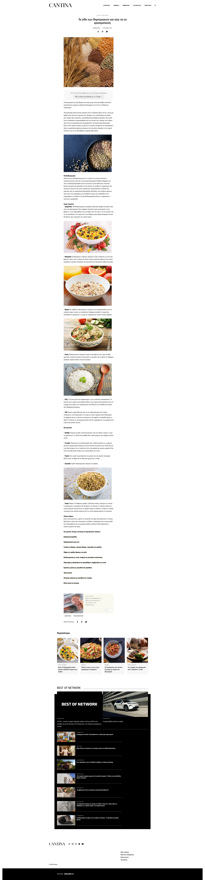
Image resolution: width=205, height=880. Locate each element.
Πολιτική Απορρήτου (127, 855)
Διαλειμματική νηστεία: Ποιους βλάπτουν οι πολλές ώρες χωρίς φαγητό (95, 734)
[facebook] (98, 32)
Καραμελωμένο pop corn (71, 542)
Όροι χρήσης (125, 852)
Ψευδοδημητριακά (78, 615)
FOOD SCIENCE (62, 665)
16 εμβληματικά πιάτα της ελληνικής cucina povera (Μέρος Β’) (93, 790)
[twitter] (107, 32)
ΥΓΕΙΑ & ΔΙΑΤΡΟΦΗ (102, 15)
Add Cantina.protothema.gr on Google (87, 96)
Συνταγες (106, 5)
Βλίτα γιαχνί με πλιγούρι (71, 583)
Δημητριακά (68, 615)
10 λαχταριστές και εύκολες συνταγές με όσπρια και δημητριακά (113, 669)
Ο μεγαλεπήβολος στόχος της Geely (113, 721)
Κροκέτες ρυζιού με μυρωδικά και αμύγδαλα (78, 568)
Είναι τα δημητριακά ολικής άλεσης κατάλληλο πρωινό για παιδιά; (67, 669)
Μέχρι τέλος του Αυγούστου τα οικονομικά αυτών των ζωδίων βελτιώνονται (96, 748)
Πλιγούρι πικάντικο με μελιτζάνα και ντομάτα (78, 578)
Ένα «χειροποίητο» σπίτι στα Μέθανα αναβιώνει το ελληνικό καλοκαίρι (95, 762)
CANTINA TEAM (96, 28)
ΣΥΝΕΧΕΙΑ (106, 610)
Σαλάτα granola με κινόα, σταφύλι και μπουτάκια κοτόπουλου (83, 557)
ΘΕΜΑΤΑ (83, 665)
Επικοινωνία (125, 857)
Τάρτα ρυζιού (68, 573)
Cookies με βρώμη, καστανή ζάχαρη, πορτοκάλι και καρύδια (83, 547)
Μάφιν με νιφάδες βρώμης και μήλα (75, 552)
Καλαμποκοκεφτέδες (70, 537)
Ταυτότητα (124, 860)
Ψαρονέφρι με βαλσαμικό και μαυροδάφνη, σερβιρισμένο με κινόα (85, 562)
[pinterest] (102, 32)
